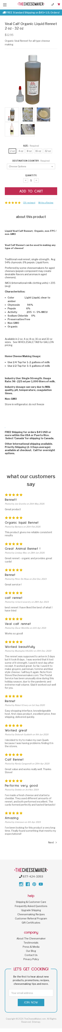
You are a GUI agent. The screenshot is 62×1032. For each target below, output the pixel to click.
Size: (31, 145)
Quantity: (31, 175)
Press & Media (31, 946)
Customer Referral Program (31, 918)
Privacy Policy (31, 959)
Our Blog (31, 950)
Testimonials (31, 942)
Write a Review (45, 202)
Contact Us (31, 955)
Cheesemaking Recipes (31, 914)
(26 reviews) (29, 202)
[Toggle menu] (4, 4)
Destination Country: (31, 160)
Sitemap (36, 1022)
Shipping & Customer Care (31, 901)
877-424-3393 (32, 876)
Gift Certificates (31, 922)
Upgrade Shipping (31, 910)
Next (51, 842)
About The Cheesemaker (31, 938)
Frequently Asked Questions (31, 906)
